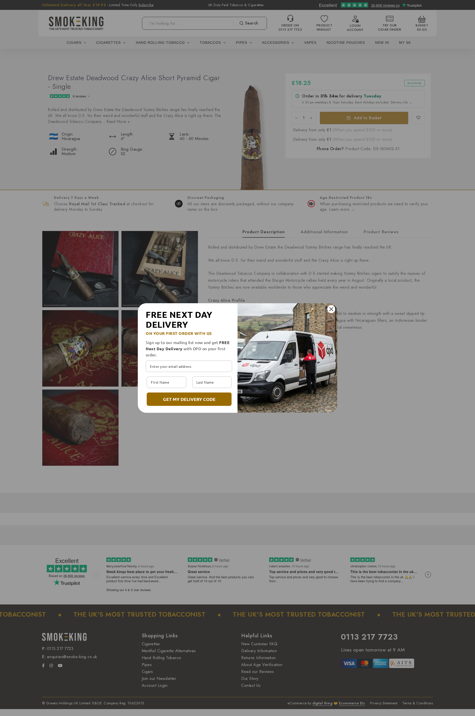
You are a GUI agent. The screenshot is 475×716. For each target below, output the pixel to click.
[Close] (331, 309)
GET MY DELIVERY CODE (189, 399)
